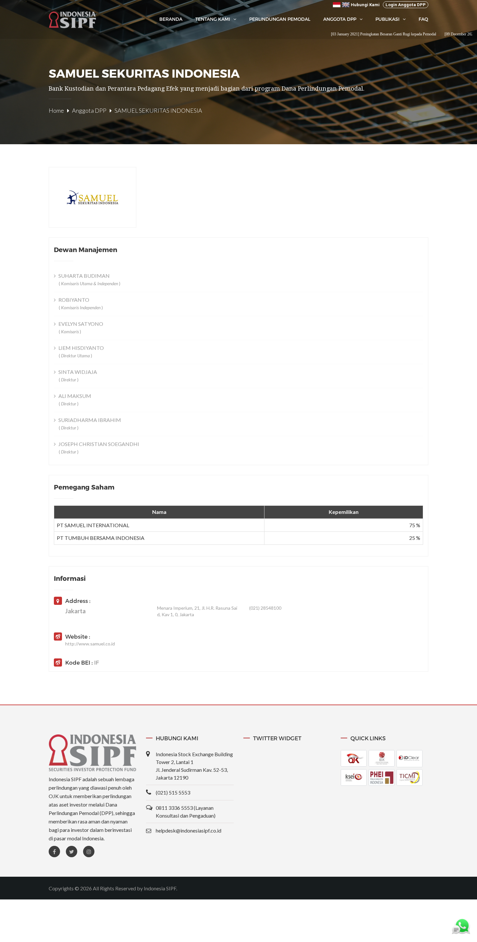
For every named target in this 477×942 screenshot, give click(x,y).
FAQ (423, 19)
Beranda (170, 19)
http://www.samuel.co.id (90, 643)
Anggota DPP (339, 19)
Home (56, 110)
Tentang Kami (212, 19)
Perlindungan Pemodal (279, 19)
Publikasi (387, 19)
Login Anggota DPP (405, 4)
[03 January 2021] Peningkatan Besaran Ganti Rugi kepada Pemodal (365, 34)
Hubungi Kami (365, 4)
